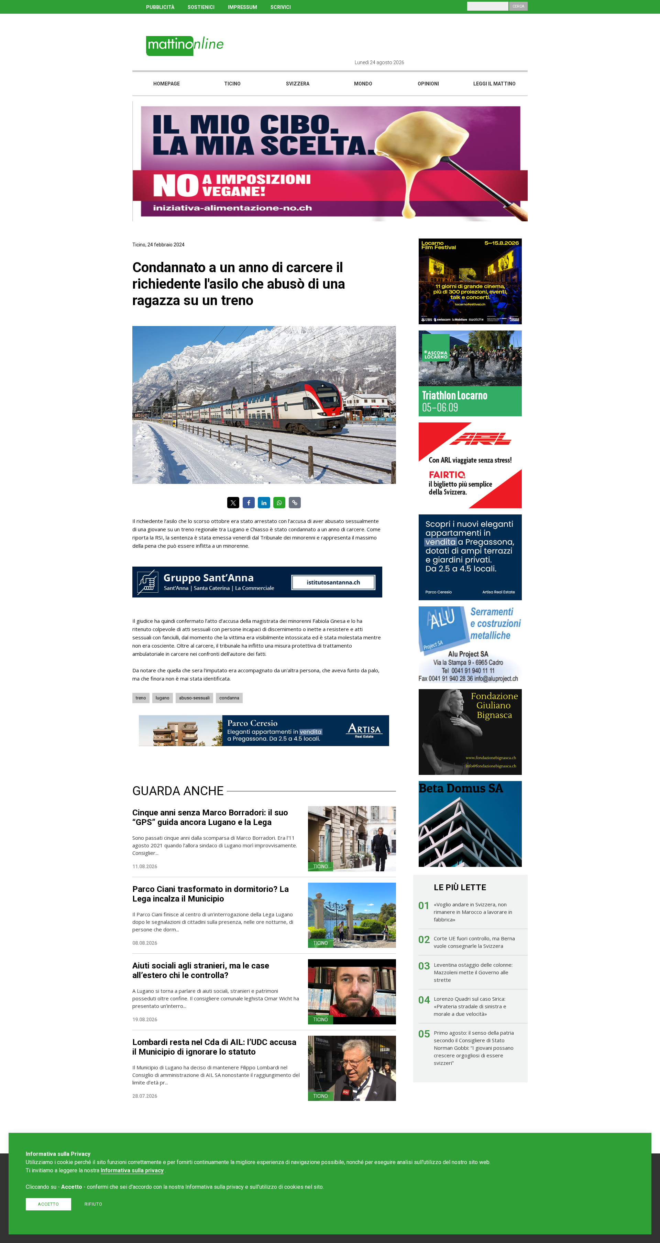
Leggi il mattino (494, 83)
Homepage (166, 83)
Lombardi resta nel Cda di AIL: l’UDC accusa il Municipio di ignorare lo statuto (214, 1047)
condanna (229, 697)
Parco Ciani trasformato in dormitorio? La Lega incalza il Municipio (210, 894)
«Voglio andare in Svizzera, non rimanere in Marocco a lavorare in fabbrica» (473, 912)
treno (141, 697)
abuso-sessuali (194, 697)
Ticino (232, 83)
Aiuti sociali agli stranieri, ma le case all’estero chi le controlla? (200, 970)
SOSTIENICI (201, 7)
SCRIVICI (281, 7)
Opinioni (428, 83)
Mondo (363, 83)
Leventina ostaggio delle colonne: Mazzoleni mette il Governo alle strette (473, 972)
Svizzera (297, 83)
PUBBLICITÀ (160, 7)
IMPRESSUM (242, 7)
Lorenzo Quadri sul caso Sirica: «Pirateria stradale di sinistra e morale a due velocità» (470, 1006)
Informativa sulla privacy (132, 1170)
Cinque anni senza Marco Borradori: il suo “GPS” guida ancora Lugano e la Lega (210, 817)
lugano (162, 697)
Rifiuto (93, 1204)
